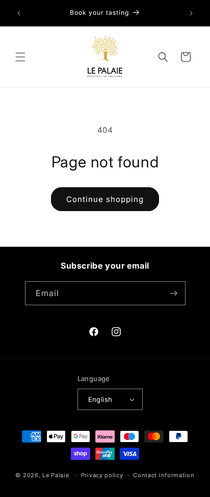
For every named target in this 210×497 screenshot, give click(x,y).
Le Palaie (55, 475)
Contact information (163, 475)
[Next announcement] (191, 13)
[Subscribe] (174, 293)
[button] (20, 57)
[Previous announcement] (19, 13)
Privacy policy (102, 475)
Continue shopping (105, 199)
